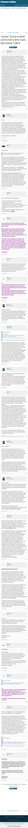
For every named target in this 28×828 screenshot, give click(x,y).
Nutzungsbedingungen (18, 816)
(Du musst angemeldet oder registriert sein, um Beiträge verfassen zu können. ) (14, 785)
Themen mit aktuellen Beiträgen (18, 8)
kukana (8, 218)
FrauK (3, 140)
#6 (26, 273)
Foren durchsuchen (5, 8)
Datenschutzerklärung (13, 820)
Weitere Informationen (16, 826)
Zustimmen (9, 826)
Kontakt (6, 816)
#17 (26, 670)
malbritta (9, 51)
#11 (26, 435)
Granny (8, 644)
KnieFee (9, 114)
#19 (26, 749)
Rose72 (8, 304)
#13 (26, 511)
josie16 (8, 145)
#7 (26, 300)
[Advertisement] (14, 21)
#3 (26, 188)
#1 (26, 109)
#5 (26, 254)
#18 (26, 702)
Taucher (9, 563)
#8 (26, 322)
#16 (26, 639)
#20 (26, 780)
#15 (26, 608)
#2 (26, 138)
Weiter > (15, 47)
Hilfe (11, 816)
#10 (26, 387)
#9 (26, 363)
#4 (26, 213)
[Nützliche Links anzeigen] (26, 32)
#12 (26, 473)
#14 (26, 559)
